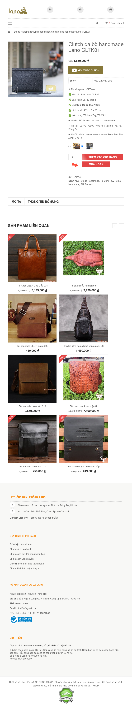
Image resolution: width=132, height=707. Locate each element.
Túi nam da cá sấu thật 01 (83, 406)
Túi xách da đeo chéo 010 (32, 466)
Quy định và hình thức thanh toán (27, 563)
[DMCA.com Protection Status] (66, 695)
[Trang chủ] (9, 31)
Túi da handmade (42, 31)
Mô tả (16, 201)
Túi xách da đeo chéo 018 (32, 406)
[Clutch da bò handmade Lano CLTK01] (36, 69)
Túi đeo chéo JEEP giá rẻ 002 (32, 345)
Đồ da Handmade (23, 31)
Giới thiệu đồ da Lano (21, 544)
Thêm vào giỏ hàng (103, 157)
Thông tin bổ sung (43, 201)
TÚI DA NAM (87, 184)
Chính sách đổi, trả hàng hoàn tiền (27, 553)
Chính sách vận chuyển (22, 558)
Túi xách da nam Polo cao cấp (83, 466)
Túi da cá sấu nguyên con (83, 285)
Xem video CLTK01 (88, 70)
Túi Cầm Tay (106, 180)
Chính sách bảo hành (21, 549)
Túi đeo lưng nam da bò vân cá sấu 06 (84, 345)
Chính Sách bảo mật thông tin (25, 568)
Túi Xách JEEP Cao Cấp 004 (32, 285)
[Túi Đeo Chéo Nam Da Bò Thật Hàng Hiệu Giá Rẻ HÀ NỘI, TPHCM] (18, 10)
